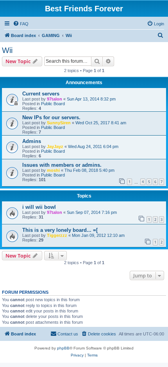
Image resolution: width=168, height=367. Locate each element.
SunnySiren (59, 122)
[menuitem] (21, 23)
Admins (31, 141)
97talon (54, 99)
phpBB (63, 348)
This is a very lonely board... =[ (60, 230)
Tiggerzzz (57, 235)
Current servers (40, 94)
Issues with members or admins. (62, 165)
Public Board (53, 103)
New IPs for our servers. (51, 117)
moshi (53, 170)
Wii (7, 50)
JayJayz (55, 146)
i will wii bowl (39, 207)
